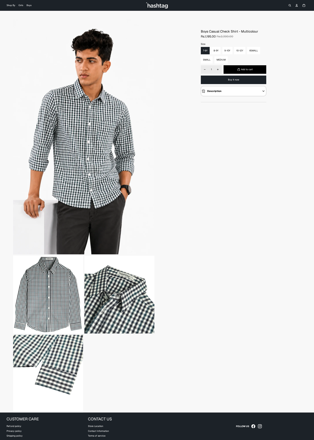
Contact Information (98, 431)
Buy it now (233, 79)
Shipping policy (15, 435)
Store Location (95, 426)
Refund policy (14, 426)
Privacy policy (14, 431)
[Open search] (289, 5)
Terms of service (96, 435)
